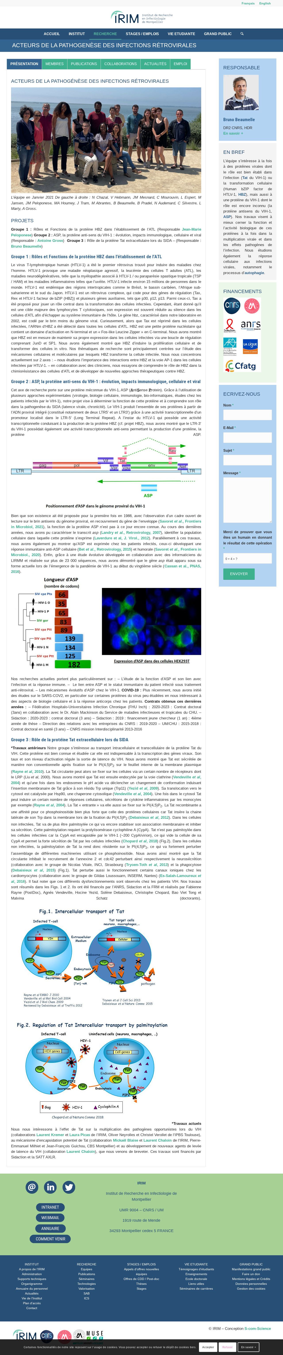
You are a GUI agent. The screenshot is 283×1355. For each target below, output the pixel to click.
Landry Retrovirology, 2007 (131, 533)
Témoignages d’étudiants (196, 1269)
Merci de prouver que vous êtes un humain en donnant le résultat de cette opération (247, 540)
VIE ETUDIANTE (196, 1264)
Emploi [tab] (180, 64)
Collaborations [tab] (120, 64)
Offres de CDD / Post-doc (141, 1279)
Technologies (86, 1283)
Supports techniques (31, 1279)
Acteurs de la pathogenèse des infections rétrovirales (104, 45)
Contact (31, 1308)
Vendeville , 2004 (132, 794)
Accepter (208, 1347)
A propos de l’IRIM (32, 1269)
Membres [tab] (55, 64)
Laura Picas (79, 1135)
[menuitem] (248, 3)
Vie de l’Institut (32, 1298)
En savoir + (233, 133)
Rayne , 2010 (27, 772)
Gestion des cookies (251, 1288)
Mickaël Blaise (125, 1140)
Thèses (141, 1283)
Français (248, 3)
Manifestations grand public (251, 1269)
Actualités (31, 1293)
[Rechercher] (239, 34)
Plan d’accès (32, 1303)
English (265, 3)
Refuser (227, 1347)
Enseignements (196, 1274)
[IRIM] (141, 17)
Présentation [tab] (24, 64)
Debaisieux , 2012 (149, 817)
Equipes (86, 1269)
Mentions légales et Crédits (251, 1279)
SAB (87, 1293)
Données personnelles (251, 1283)
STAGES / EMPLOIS (141, 1264)
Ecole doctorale (196, 1279)
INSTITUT (32, 1264)
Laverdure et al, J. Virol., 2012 (121, 538)
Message (232, 473)
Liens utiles (196, 1283)
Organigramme (31, 1283)
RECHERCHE (86, 1264)
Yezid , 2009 (143, 788)
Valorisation (86, 1288)
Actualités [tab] (155, 64)
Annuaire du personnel (32, 1288)
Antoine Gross (50, 241)
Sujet (228, 450)
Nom (228, 405)
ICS (86, 1298)
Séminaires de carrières (196, 1288)
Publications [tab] (84, 64)
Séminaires (86, 1279)
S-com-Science (258, 1329)
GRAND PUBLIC (251, 1264)
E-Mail (229, 428)
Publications (86, 1274)
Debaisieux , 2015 (33, 870)
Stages (141, 1288)
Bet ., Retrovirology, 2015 (105, 549)
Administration (32, 1274)
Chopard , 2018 (140, 841)
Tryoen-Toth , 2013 (147, 865)
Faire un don (251, 1274)
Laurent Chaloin (157, 1140)
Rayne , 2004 (49, 805)
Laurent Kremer (50, 1135)
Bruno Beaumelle (26, 246)
